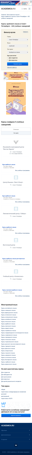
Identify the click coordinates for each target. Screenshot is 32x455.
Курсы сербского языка (8, 362)
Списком (16, 129)
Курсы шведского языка (8, 355)
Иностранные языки (13, 14)
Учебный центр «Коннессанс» (13, 276)
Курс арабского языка (8, 164)
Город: (9, 36)
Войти (25, 8)
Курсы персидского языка (9, 337)
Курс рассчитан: (11, 55)
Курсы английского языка (9, 308)
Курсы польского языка (8, 339)
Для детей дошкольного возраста (11, 381)
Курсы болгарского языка (8, 359)
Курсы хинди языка (7, 350)
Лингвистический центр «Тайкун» (14, 213)
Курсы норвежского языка (9, 335)
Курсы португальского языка (9, 341)
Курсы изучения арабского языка (12, 290)
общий (3, 389)
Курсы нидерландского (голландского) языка (14, 333)
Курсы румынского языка (8, 364)
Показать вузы (18, 64)
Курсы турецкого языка (8, 346)
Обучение (4, 430)
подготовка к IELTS (6, 398)
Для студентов (13, 58)
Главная (3, 14)
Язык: (9, 43)
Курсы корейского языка (8, 330)
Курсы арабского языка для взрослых (13, 258)
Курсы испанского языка (8, 315)
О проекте (4, 439)
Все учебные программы (22, 170)
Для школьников (6, 377)
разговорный (5, 396)
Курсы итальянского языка (9, 317)
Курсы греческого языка (8, 326)
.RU (8, 9)
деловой (3, 394)
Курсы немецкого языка (8, 310)
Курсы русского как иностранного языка (13, 344)
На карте (16, 133)
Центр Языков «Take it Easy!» (13, 182)
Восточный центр (9, 245)
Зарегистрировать (16, 415)
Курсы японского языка (8, 321)
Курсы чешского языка (8, 353)
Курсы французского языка (9, 312)
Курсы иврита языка (7, 328)
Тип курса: (10, 49)
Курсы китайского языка (8, 319)
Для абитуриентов (6, 374)
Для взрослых (13, 60)
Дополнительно (6, 435)
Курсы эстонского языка (8, 357)
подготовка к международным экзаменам (13, 392)
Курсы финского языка (8, 348)
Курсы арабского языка (9, 227)
